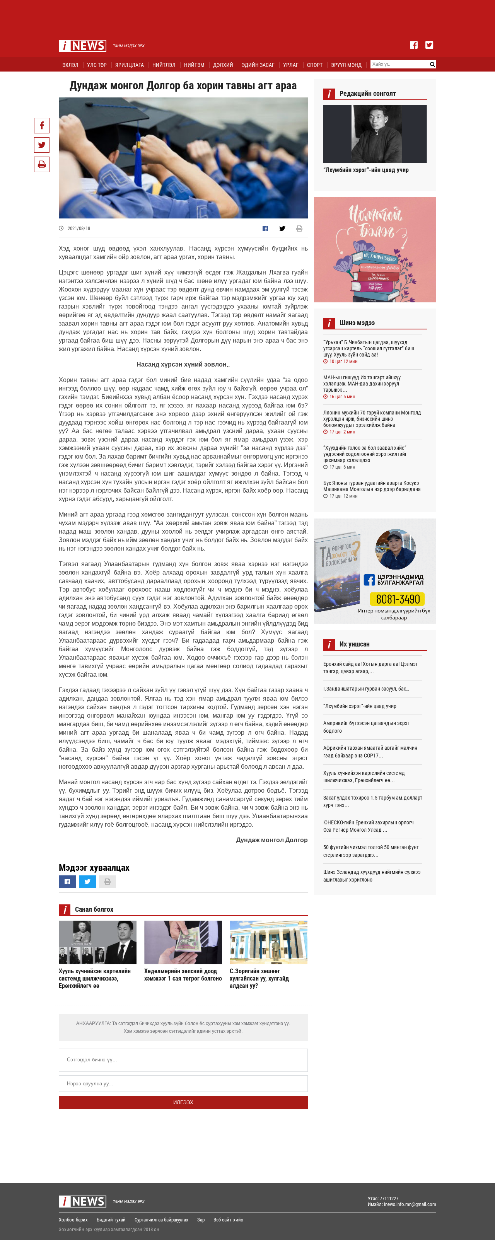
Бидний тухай (111, 1220)
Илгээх (183, 1102)
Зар (201, 1220)
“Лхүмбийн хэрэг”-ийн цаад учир (366, 170)
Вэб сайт (222, 1220)
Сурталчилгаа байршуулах (161, 1220)
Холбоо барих (73, 1220)
